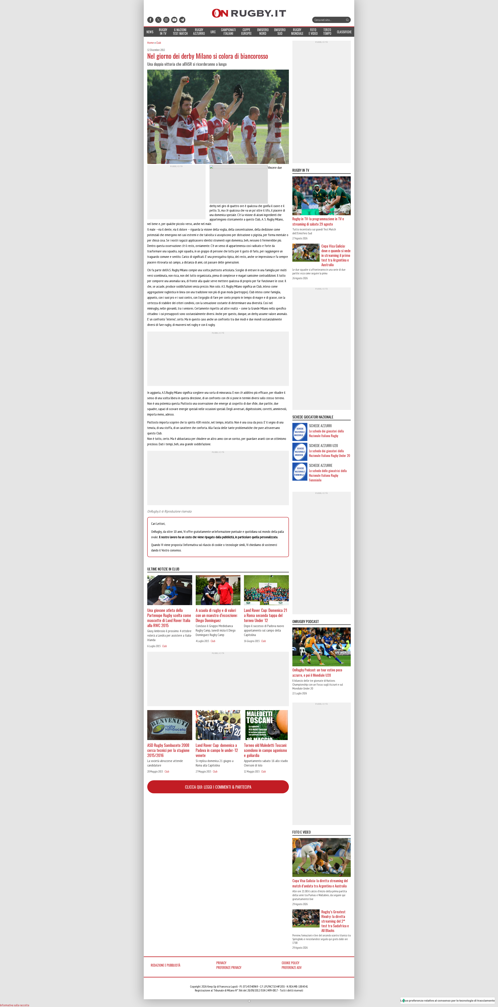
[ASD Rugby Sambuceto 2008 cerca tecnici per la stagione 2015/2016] (169, 725)
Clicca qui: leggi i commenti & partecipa (218, 787)
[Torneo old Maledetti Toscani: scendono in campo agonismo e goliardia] (266, 725)
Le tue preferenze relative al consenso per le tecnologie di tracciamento (447, 1000)
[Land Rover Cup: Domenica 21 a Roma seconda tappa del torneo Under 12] (266, 590)
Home (150, 43)
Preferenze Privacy (228, 967)
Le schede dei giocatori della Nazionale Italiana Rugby (326, 433)
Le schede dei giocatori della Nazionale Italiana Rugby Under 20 (329, 453)
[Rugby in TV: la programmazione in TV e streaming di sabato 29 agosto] (321, 196)
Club (158, 43)
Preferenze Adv (292, 967)
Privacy (221, 963)
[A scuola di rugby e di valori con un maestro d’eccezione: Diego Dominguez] (218, 590)
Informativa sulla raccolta (14, 1005)
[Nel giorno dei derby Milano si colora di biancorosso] (218, 117)
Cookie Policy (290, 963)
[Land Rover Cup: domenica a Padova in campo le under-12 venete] (218, 725)
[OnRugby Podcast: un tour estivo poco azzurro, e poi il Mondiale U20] (321, 647)
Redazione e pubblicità (165, 965)
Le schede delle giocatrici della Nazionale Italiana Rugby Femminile (328, 475)
